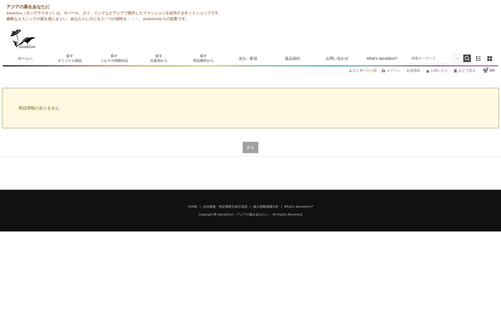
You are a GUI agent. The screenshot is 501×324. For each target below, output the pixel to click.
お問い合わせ (337, 58)
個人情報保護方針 (266, 207)
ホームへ (25, 58)
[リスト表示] (478, 58)
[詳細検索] (457, 58)
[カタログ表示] (489, 58)
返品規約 (292, 58)
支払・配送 (248, 58)
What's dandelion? (381, 58)
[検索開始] (467, 58)
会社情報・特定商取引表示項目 (225, 207)
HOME (193, 207)
